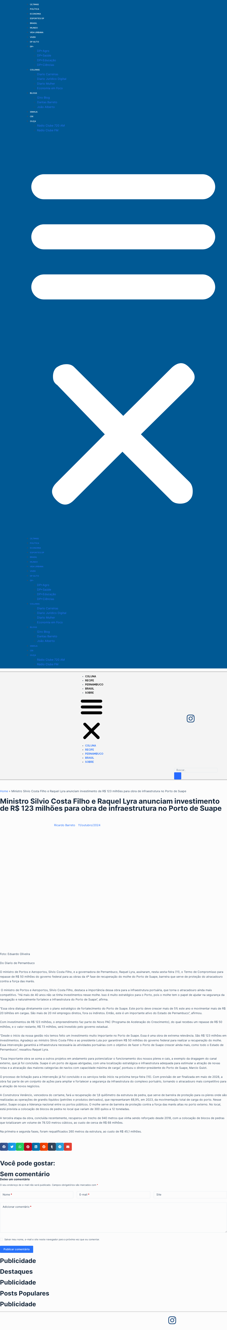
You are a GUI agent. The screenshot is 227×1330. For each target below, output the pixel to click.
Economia (35, 14)
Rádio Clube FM (47, 130)
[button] (123, 334)
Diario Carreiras (47, 74)
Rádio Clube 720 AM (51, 125)
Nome (7, 1194)
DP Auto (34, 42)
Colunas (35, 70)
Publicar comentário (17, 1249)
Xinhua (33, 112)
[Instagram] (190, 718)
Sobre (89, 692)
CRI (31, 116)
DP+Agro (43, 51)
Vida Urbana (36, 32)
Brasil (33, 23)
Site (158, 1194)
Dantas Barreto (47, 102)
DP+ (32, 46)
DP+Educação (46, 60)
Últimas (34, 4)
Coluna (90, 676)
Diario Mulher (46, 83)
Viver (33, 37)
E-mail (84, 1194)
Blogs (33, 93)
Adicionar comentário (17, 1206)
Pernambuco (94, 684)
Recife (89, 680)
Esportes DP (37, 18)
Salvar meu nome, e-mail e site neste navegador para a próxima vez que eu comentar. (52, 1239)
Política (34, 9)
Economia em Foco (50, 88)
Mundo (34, 28)
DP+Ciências (45, 65)
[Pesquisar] (177, 775)
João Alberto (46, 107)
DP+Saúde (44, 55)
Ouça (33, 121)
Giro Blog (43, 97)
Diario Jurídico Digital (51, 79)
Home (4, 791)
